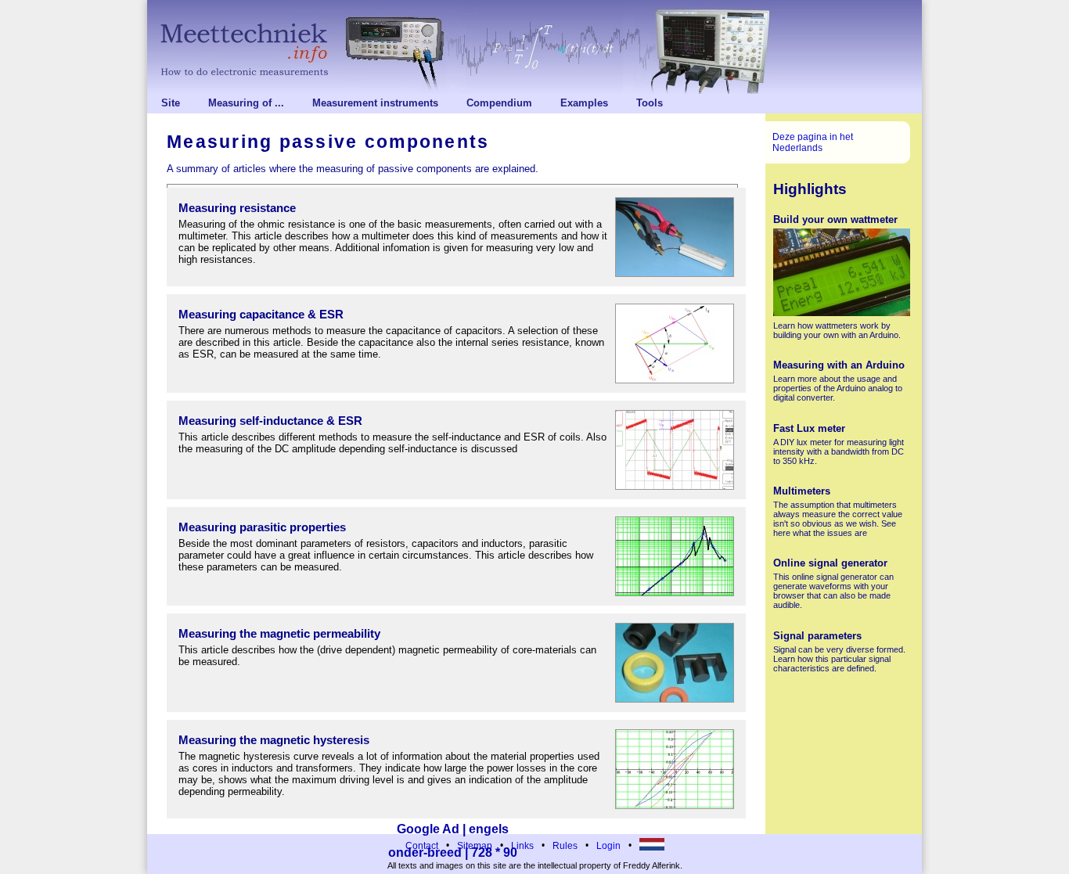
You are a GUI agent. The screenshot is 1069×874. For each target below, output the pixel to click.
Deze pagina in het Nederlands (812, 142)
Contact (421, 845)
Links (522, 845)
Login (608, 845)
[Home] (534, 47)
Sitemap (474, 845)
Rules (565, 845)
